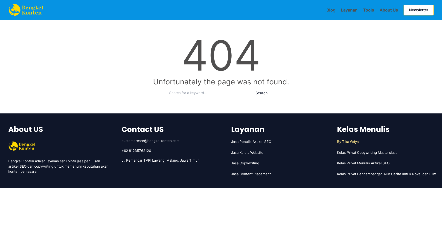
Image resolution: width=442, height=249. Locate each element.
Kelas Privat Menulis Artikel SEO (363, 163)
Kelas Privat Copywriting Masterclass (367, 152)
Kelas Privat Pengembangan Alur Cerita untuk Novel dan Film (386, 174)
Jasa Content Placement (251, 174)
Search (262, 93)
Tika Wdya (350, 141)
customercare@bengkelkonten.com (151, 141)
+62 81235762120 (136, 150)
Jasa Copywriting (245, 163)
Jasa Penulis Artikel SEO (251, 141)
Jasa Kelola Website (247, 152)
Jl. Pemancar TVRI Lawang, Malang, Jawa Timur (160, 160)
